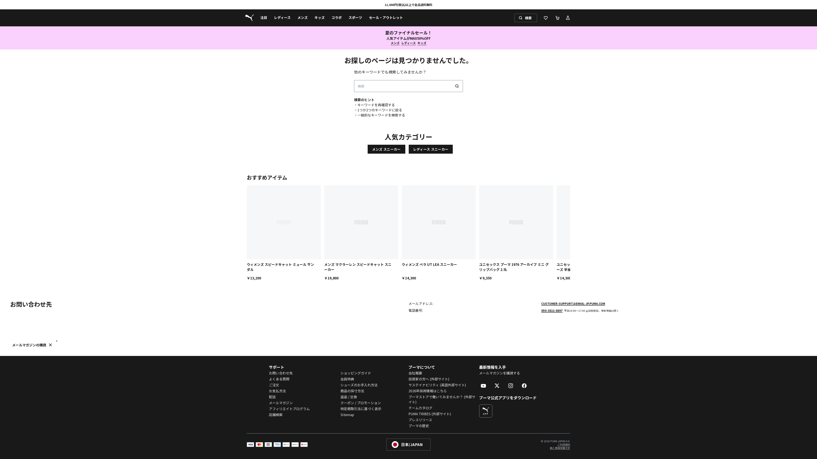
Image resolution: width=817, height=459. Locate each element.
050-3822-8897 (552, 310)
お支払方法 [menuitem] (277, 390)
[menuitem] (264, 18)
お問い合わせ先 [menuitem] (281, 372)
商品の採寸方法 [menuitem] (352, 390)
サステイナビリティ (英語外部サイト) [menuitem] (437, 384)
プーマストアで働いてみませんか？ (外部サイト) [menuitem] (441, 399)
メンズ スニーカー (386, 149)
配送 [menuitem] (272, 396)
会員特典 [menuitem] (347, 378)
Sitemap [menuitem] (347, 414)
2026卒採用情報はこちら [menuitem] (427, 390)
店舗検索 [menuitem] (276, 414)
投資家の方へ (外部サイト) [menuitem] (428, 378)
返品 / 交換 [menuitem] (348, 396)
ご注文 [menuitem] (274, 384)
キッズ (421, 43)
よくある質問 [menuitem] (279, 378)
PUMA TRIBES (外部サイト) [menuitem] (429, 413)
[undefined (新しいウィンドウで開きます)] (485, 411)
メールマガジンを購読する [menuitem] (499, 372)
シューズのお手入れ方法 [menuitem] (359, 384)
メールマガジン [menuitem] (281, 402)
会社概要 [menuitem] (415, 372)
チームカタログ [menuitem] (420, 407)
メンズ (395, 43)
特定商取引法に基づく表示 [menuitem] (360, 408)
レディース (408, 43)
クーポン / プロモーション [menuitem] (360, 402)
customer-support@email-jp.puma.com (573, 303)
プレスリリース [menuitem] (420, 419)
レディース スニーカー (430, 149)
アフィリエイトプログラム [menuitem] (289, 408)
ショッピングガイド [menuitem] (355, 372)
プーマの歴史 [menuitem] (418, 425)
